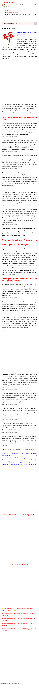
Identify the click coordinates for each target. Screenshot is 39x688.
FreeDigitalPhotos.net (27, 449)
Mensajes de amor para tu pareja (11, 136)
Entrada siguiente (28, 515)
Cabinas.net (8, 2)
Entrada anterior (10, 514)
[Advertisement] (19, 81)
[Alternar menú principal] (35, 4)
